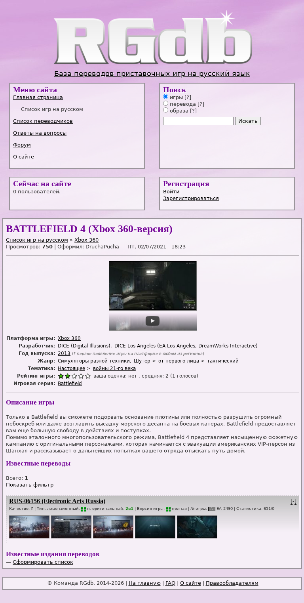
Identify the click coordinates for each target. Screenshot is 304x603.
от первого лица (178, 361)
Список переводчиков (43, 121)
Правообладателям (232, 583)
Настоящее (71, 368)
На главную (145, 583)
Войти (171, 192)
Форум (22, 145)
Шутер (142, 361)
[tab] (77, 97)
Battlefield (70, 383)
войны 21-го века (114, 368)
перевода (182, 104)
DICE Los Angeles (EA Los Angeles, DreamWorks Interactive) (186, 346)
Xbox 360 (86, 240)
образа (178, 111)
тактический (223, 361)
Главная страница (38, 97)
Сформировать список (43, 562)
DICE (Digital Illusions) (84, 346)
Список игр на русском (37, 240)
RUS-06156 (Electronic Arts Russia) (57, 501)
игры (175, 97)
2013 (64, 353)
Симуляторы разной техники (94, 361)
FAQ (170, 583)
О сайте (23, 157)
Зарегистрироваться (191, 198)
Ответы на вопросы (39, 133)
